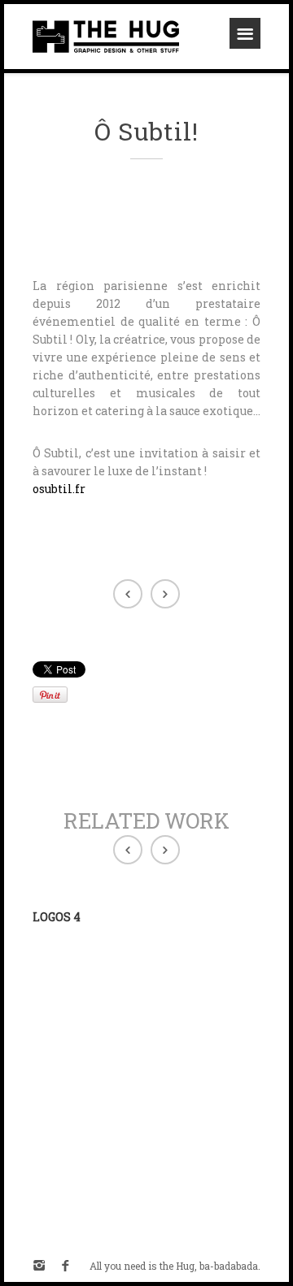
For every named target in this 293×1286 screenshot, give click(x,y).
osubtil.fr (59, 488)
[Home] (106, 36)
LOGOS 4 (57, 916)
